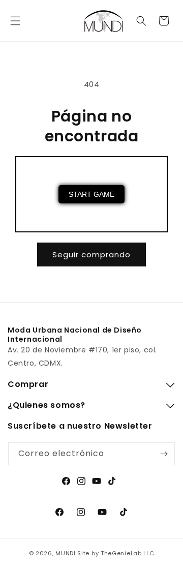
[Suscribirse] (163, 454)
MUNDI (65, 553)
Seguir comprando (91, 254)
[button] (15, 21)
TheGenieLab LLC (128, 553)
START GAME (91, 194)
